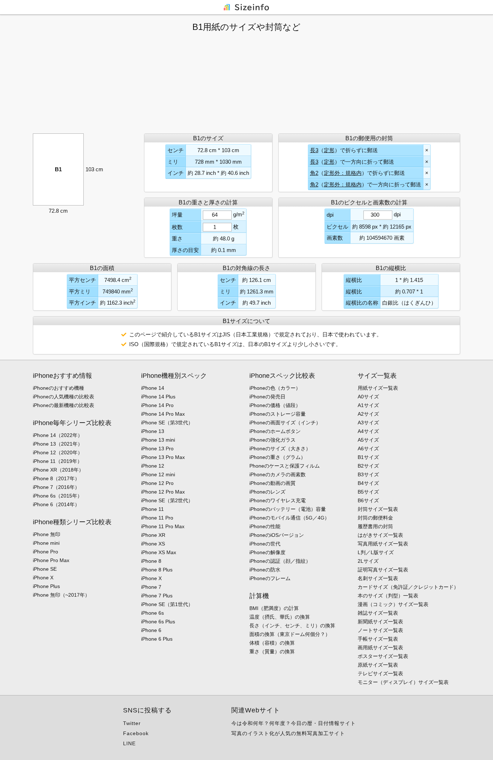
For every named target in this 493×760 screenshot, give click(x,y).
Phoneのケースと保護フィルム (284, 466)
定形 (329, 150)
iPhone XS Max (158, 552)
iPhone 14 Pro (157, 405)
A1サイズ (368, 405)
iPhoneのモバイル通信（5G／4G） (289, 518)
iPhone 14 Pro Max (163, 414)
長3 (314, 150)
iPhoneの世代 (264, 544)
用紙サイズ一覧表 (378, 388)
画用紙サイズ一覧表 (380, 647)
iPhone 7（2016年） (56, 487)
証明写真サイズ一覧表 (383, 570)
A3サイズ (368, 422)
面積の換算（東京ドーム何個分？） (289, 634)
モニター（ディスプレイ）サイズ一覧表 (403, 682)
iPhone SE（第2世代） (167, 500)
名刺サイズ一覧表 (378, 578)
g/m (238, 214)
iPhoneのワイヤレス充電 (277, 500)
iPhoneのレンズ (267, 492)
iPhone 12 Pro (157, 483)
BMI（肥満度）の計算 (274, 608)
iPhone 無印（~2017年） (61, 595)
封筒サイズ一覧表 (378, 509)
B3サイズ (368, 474)
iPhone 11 (152, 509)
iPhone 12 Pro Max (163, 492)
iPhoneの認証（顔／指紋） (280, 561)
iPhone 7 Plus (157, 595)
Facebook (136, 733)
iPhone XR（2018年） (58, 470)
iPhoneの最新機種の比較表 (63, 405)
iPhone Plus (46, 586)
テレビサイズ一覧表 (380, 673)
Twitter (132, 723)
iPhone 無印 (46, 534)
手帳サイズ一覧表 (378, 639)
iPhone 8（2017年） (56, 478)
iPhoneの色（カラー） (275, 388)
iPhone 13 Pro (157, 448)
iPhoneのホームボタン (275, 431)
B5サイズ (368, 492)
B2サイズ (368, 466)
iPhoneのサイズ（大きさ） (280, 448)
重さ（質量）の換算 (272, 651)
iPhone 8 (151, 561)
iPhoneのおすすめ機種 (58, 388)
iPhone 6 (151, 630)
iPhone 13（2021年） (58, 444)
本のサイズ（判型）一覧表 (388, 595)
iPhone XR (153, 535)
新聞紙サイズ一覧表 (380, 621)
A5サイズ (368, 440)
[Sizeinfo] (246, 7)
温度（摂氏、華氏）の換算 (279, 617)
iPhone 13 (152, 431)
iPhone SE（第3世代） (167, 422)
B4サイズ (368, 483)
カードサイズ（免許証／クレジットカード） (408, 587)
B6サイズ (368, 500)
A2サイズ (368, 414)
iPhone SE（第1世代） (167, 604)
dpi (397, 214)
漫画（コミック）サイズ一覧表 (393, 604)
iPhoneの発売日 (267, 396)
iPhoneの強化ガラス (272, 440)
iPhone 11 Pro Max (162, 526)
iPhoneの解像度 (267, 552)
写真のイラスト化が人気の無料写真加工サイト (288, 733)
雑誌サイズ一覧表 (378, 613)
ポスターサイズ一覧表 (383, 656)
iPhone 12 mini (158, 474)
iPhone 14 (152, 388)
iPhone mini (46, 543)
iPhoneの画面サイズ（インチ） (285, 422)
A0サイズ (368, 396)
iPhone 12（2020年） (58, 452)
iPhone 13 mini (158, 440)
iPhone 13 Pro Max (163, 457)
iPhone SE (45, 569)
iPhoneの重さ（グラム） (277, 457)
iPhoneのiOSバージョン (276, 535)
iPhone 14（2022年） (58, 435)
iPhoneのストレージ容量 (277, 414)
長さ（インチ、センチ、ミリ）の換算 (292, 625)
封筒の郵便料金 (375, 518)
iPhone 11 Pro (157, 518)
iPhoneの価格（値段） (275, 405)
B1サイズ (368, 457)
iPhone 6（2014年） (56, 504)
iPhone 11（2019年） (57, 461)
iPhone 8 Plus (157, 570)
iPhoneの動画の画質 (272, 483)
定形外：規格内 (343, 173)
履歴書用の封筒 (375, 526)
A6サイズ (368, 448)
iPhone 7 (151, 587)
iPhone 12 (152, 466)
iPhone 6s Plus (158, 621)
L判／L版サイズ (376, 552)
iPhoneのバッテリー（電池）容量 (287, 509)
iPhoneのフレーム (270, 578)
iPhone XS (153, 544)
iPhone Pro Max (51, 560)
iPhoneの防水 (264, 570)
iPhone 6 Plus (157, 639)
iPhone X (43, 577)
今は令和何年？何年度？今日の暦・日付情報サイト (293, 723)
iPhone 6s (152, 613)
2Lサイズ (368, 561)
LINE (129, 743)
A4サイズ (368, 431)
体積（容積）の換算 (272, 643)
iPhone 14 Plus (158, 396)
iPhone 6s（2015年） (57, 496)
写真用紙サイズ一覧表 (383, 544)
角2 (314, 173)
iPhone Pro (45, 551)
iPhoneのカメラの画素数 (277, 474)
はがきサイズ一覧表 (380, 535)
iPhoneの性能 (264, 526)
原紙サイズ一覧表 (378, 665)
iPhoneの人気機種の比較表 (63, 396)
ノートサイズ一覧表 (380, 630)
